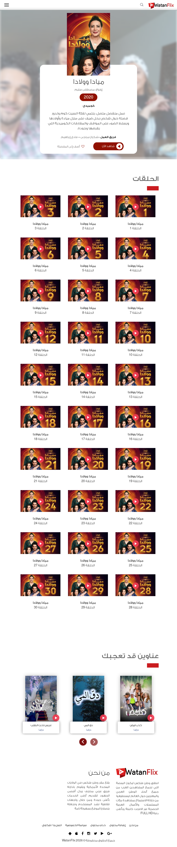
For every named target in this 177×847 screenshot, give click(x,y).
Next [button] (83, 742)
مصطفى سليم (85, 89)
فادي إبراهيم (69, 137)
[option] (136, 703)
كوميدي (89, 106)
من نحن (133, 825)
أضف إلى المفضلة (68, 146)
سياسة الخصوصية (76, 825)
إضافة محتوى (117, 825)
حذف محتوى (98, 825)
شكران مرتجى (89, 137)
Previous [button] (94, 742)
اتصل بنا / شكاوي (52, 825)
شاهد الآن (108, 146)
